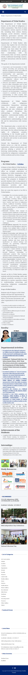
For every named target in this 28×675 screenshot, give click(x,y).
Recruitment (4, 590)
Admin (3, 561)
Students (3, 594)
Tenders (3, 596)
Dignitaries (4, 568)
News (2, 581)
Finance (3, 574)
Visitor (3, 605)
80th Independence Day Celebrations (12, 525)
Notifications (4, 585)
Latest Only (4, 576)
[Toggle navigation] (3, 12)
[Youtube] (15, 668)
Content (3, 565)
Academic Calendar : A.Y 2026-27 (11, 505)
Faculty (3, 572)
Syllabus (21, 164)
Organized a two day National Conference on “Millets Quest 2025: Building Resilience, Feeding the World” (15, 354)
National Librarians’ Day (8, 546)
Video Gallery (4, 603)
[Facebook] (13, 668)
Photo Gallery (5, 587)
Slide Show (4, 592)
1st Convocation (5, 559)
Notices (3, 583)
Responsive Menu (21, 1)
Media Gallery (5, 579)
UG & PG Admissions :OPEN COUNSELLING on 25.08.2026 (10, 500)
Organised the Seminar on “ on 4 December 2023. (15, 390)
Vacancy (3, 601)
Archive (3, 563)
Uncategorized (5, 598)
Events (3, 570)
